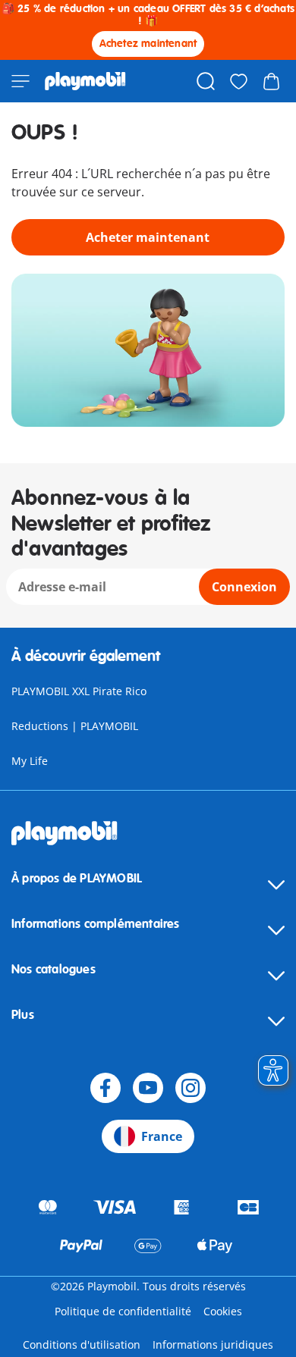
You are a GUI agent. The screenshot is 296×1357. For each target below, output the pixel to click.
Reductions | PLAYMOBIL (74, 726)
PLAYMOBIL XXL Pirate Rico (78, 691)
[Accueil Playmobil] (85, 81)
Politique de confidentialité (123, 1311)
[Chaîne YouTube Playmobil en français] (148, 1088)
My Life (29, 761)
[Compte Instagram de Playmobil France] (190, 1088)
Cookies (222, 1311)
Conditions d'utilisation (81, 1344)
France (161, 1136)
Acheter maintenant (147, 237)
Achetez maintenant (148, 43)
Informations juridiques (213, 1344)
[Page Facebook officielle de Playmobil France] (105, 1088)
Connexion (244, 586)
